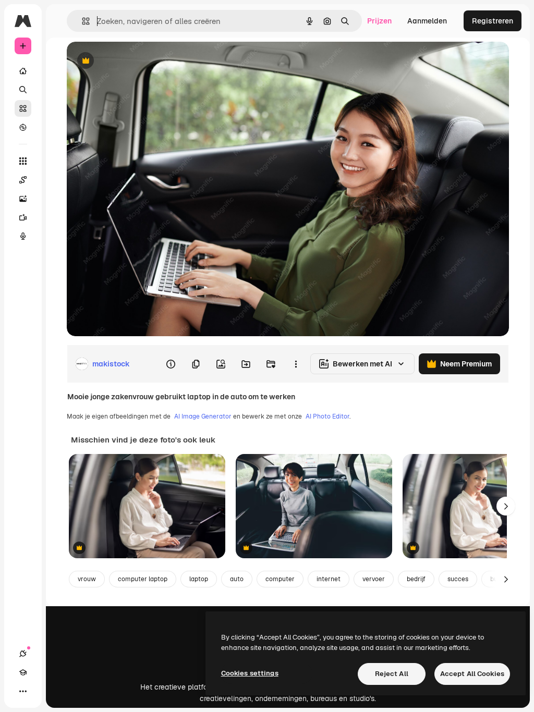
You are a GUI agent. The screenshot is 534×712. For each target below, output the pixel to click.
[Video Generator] (23, 217)
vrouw (87, 579)
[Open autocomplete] (81, 21)
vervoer (373, 579)
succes (457, 579)
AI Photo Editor (327, 416)
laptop (198, 579)
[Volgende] (505, 506)
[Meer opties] (295, 363)
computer (280, 579)
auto (237, 579)
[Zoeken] (23, 89)
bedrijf (416, 579)
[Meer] (23, 691)
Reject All (391, 673)
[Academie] (23, 672)
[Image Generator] (23, 198)
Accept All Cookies (472, 673)
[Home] (23, 71)
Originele (135, 61)
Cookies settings (249, 673)
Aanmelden (427, 21)
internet (329, 579)
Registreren (492, 21)
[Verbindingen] (23, 653)
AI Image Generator (203, 416)
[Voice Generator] (23, 236)
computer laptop (142, 579)
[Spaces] (23, 179)
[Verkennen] (23, 127)
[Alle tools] (23, 161)
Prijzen (379, 21)
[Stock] (23, 108)
